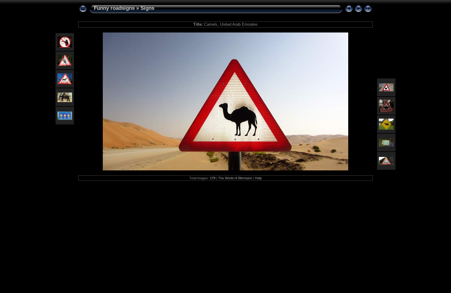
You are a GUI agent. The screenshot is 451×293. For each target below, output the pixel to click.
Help (258, 178)
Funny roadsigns (114, 8)
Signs (147, 8)
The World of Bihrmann (235, 178)
